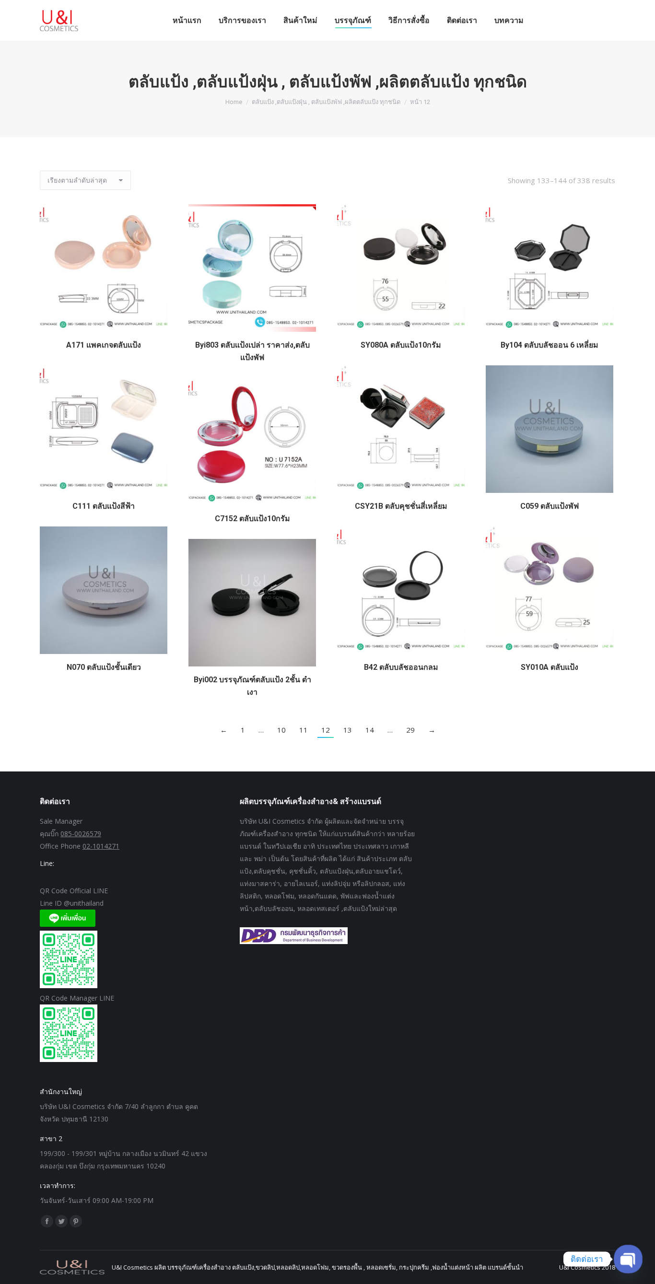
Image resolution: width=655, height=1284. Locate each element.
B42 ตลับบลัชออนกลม (401, 667)
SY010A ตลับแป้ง (549, 667)
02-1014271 (100, 846)
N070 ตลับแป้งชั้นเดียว (104, 667)
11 (303, 730)
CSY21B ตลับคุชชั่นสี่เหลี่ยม (401, 506)
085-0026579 (80, 833)
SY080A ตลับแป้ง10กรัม (401, 345)
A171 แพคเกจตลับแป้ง (103, 345)
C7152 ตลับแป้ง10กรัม (252, 518)
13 (347, 730)
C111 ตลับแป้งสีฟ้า (103, 506)
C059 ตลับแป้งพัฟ (549, 506)
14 (369, 730)
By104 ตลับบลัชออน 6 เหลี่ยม (549, 345)
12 (325, 730)
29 (410, 730)
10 (281, 730)
